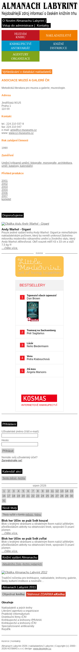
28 (61, 495)
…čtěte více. (10, 248)
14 (66, 491)
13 (61, 491)
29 (66, 495)
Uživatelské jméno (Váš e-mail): (20, 431)
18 (13, 495)
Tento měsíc (9, 478)
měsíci (29, 514)
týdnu (37, 514)
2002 (5, 183)
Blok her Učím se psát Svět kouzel (25, 520)
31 (3, 500)
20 (23, 495)
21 (28, 495)
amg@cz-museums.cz (23, 129)
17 (8, 495)
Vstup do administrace (17, 25)
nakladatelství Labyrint (41, 646)
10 (47, 491)
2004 (5, 190)
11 (52, 491)
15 (71, 491)
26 (52, 495)
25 (47, 495)
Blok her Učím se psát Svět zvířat (24, 538)
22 (32, 495)
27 (57, 495)
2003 (5, 186)
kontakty (16, 641)
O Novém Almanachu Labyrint (23, 20)
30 (71, 495)
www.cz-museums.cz (21, 133)
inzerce (5, 641)
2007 (5, 196)
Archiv (21, 478)
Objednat (13, 594)
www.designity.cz (42, 648)
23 (37, 495)
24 (42, 495)
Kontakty (43, 25)
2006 (5, 193)
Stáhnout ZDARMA (46, 594)
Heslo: (5, 440)
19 (18, 495)
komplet (6, 199)
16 (3, 495)
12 (57, 491)
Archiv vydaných (32, 564)
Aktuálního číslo (11, 564)
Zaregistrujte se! (12, 460)
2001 (5, 180)
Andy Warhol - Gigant (16, 229)
